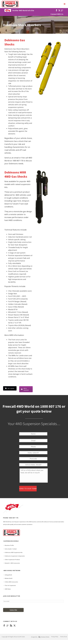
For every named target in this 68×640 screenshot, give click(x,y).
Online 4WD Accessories (11, 582)
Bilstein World (8, 578)
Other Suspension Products (12, 559)
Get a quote (10, 388)
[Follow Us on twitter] (14, 625)
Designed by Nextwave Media (40, 637)
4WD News (8, 589)
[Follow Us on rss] (11, 625)
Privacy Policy (54, 636)
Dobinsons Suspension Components (15, 556)
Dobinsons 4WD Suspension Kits (13, 552)
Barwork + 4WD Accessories (12, 563)
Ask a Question (26, 389)
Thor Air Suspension (10, 585)
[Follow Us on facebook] (4, 625)
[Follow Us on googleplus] (8, 625)
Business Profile (9, 545)
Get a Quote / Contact (11, 549)
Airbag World (8, 575)
